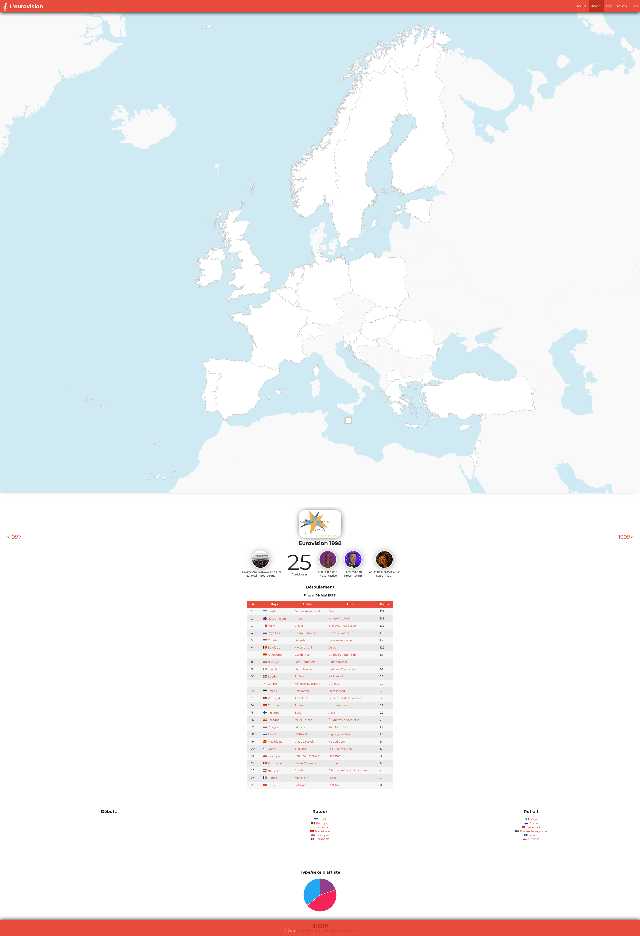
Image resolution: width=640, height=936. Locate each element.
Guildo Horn (303, 654)
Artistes (622, 6)
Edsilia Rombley (305, 633)
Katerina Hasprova (307, 756)
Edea (298, 712)
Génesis (333, 683)
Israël (271, 611)
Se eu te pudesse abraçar (345, 698)
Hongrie (273, 770)
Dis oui (332, 647)
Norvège (273, 662)
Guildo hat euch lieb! (342, 654)
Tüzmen (300, 705)
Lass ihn (333, 785)
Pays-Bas (273, 633)
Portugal (273, 698)
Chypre (272, 683)
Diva (331, 611)
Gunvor (300, 785)
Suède (272, 676)
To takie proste (338, 727)
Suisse (271, 785)
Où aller (334, 777)
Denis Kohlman (307, 930)
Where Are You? (339, 618)
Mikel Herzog (303, 720)
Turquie (273, 705)
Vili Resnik (301, 734)
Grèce (271, 749)
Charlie (299, 770)
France (272, 777)
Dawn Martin (303, 669)
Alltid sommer (337, 662)
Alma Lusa (301, 698)
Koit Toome (302, 691)
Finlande (273, 712)
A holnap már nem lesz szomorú (350, 770)
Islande (533, 835)
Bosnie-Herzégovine (533, 831)
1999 (624, 537)
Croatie (272, 640)
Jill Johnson (302, 676)
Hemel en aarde (339, 633)
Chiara (299, 625)
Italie (533, 819)
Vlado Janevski (304, 741)
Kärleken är (336, 676)
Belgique (273, 647)
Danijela (300, 640)
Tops (634, 6)
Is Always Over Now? (342, 669)
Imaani (299, 618)
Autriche (533, 839)
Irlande (272, 669)
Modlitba (334, 756)
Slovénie (273, 734)
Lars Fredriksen (305, 662)
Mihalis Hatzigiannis (307, 683)
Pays (609, 6)
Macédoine (274, 741)
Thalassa (300, 748)
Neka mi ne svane (340, 640)
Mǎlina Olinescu (305, 763)
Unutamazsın (337, 705)
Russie (533, 823)
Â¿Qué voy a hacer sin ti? (345, 720)
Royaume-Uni (276, 618)
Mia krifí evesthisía (340, 748)
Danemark (533, 827)
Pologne (273, 727)
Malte (271, 626)
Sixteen (300, 727)
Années (596, 6)
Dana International (307, 611)
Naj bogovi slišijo (339, 734)
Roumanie (274, 763)
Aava (331, 712)
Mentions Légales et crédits (337, 930)
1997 (16, 537)
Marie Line (301, 777)
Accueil (582, 6)
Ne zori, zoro (336, 741)
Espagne (273, 720)
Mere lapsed (336, 691)
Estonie (272, 691)
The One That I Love (342, 625)
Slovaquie (274, 756)
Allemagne (274, 655)
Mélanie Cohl (303, 647)
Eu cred (333, 763)
